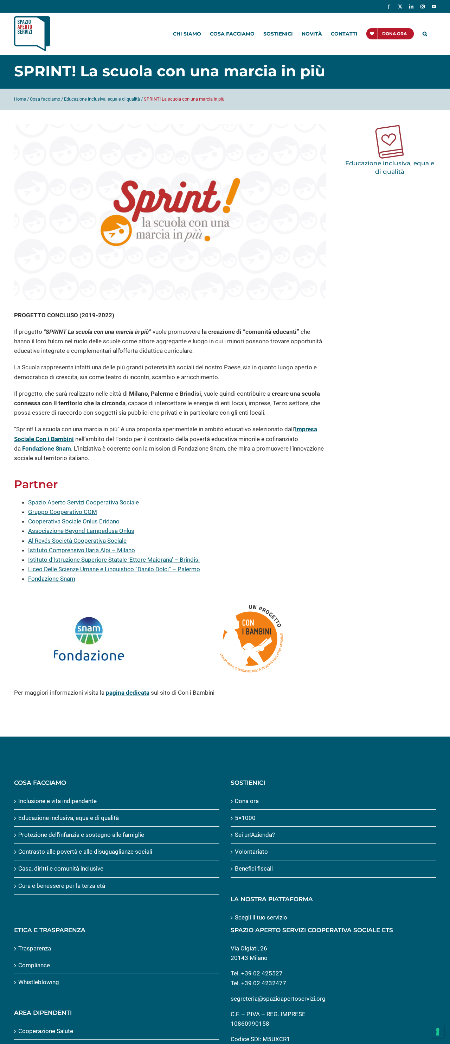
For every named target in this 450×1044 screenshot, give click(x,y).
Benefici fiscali (254, 868)
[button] (425, 34)
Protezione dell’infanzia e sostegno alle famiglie (81, 834)
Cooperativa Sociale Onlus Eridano (74, 521)
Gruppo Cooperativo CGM (62, 511)
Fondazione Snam (46, 448)
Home (20, 99)
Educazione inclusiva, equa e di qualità (102, 99)
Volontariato (251, 851)
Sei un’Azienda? (255, 834)
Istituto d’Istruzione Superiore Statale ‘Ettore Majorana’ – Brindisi (114, 559)
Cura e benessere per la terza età (61, 885)
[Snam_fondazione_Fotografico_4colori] (89, 619)
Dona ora (247, 800)
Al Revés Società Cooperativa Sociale (77, 540)
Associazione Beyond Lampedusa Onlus (81, 530)
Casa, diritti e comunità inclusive (60, 868)
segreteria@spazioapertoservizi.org (278, 998)
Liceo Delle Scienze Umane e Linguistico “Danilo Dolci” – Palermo (114, 569)
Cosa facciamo (45, 99)
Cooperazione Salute (45, 1031)
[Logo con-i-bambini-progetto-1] (251, 606)
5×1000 (245, 817)
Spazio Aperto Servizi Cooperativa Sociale (83, 502)
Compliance (34, 965)
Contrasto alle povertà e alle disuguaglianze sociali (85, 851)
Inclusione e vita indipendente (57, 800)
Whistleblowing (38, 982)
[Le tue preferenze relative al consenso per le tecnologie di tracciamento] (437, 1031)
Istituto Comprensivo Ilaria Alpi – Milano (81, 550)
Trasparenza (34, 948)
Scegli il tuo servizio (261, 917)
